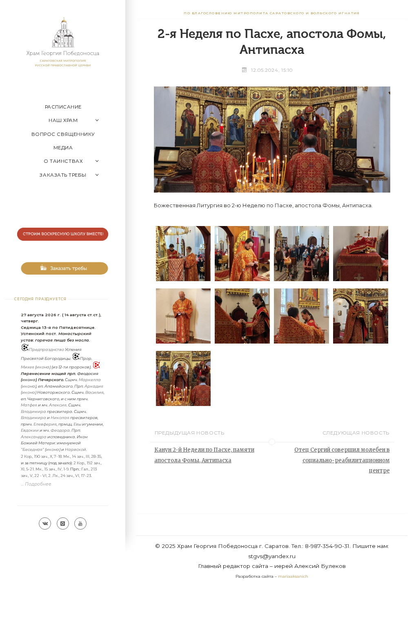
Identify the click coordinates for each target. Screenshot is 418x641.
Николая (60, 417)
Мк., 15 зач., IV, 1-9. (52, 469)
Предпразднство (46, 349)
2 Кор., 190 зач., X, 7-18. (41, 456)
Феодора (60, 430)
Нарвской (75, 449)
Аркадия (93, 386)
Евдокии (30, 430)
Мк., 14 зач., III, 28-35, (82, 456)
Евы (77, 424)
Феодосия (87, 373)
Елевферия (45, 424)
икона (42, 367)
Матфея (29, 405)
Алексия (58, 405)
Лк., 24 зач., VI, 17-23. (72, 475)
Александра (34, 437)
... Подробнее (36, 484)
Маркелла (90, 379)
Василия (94, 392)
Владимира (33, 411)
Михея (27, 367)
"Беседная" (32, 449)
